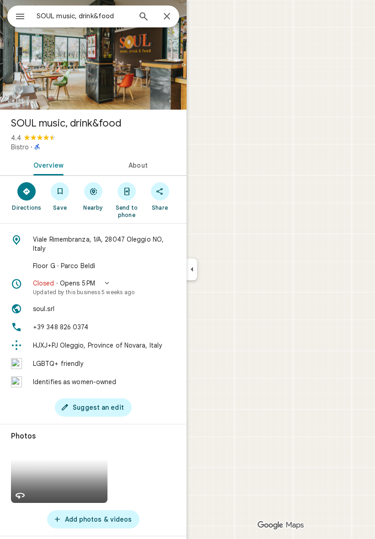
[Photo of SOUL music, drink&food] (93, 55)
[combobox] (84, 16)
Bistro (20, 147)
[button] (93, 287)
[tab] (46, 164)
